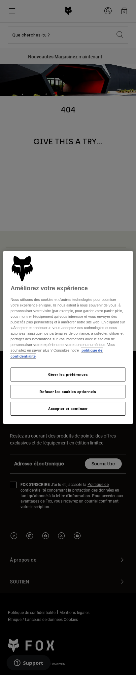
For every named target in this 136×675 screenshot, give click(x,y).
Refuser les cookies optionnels (68, 391)
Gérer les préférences (68, 374)
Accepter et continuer (68, 408)
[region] (67, 337)
